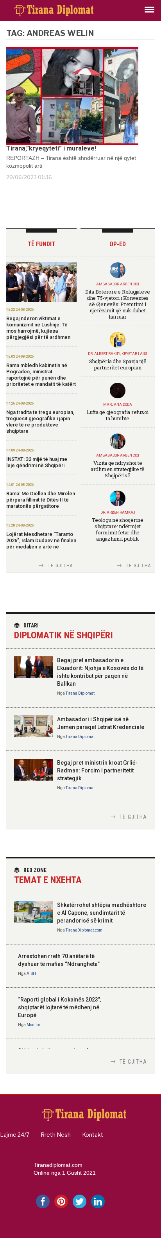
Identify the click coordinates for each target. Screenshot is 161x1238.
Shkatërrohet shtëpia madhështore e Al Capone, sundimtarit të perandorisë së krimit (101, 913)
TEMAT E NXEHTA (48, 876)
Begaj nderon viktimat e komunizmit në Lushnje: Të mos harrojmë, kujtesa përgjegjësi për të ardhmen (38, 327)
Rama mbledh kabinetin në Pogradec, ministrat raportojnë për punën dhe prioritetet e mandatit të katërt (41, 374)
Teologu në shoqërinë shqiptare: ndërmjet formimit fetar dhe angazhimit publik (117, 529)
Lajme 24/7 (14, 1134)
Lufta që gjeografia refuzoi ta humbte (117, 415)
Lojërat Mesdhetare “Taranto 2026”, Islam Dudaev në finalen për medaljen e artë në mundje (41, 543)
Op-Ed (117, 244)
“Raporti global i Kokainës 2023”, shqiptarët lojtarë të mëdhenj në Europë (59, 1007)
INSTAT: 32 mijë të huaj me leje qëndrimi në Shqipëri (36, 462)
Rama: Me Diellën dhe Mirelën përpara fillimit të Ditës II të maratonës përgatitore (40, 500)
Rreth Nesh (56, 1134)
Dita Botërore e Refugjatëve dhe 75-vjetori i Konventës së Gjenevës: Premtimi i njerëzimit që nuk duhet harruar (117, 304)
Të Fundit (41, 244)
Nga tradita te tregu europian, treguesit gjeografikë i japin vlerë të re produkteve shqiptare (40, 421)
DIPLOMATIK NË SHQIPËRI (63, 631)
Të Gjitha (60, 565)
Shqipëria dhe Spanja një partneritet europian (118, 364)
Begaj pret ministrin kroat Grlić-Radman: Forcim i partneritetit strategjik (97, 770)
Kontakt (92, 1134)
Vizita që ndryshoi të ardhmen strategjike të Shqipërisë (118, 469)
